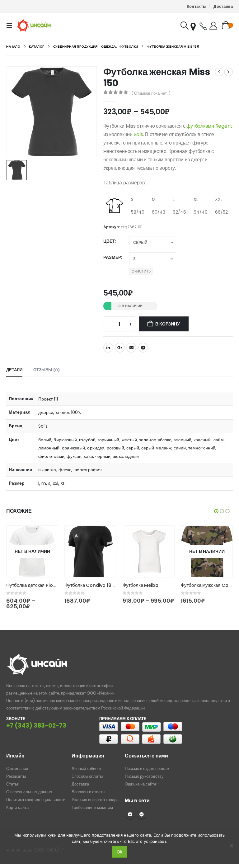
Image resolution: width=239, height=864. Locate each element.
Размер (112, 257)
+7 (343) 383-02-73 (36, 725)
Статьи (12, 784)
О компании (17, 768)
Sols (138, 134)
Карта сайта (17, 807)
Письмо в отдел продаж (147, 768)
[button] (11, 25)
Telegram (141, 814)
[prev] (219, 72)
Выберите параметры (47, 536)
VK (130, 814)
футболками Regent (209, 126)
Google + (120, 348)
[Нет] (231, 846)
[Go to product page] (90, 551)
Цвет (109, 241)
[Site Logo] (33, 25)
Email (131, 348)
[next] (228, 72)
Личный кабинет (86, 768)
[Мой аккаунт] (213, 25)
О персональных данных (29, 792)
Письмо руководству (144, 776)
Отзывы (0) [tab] (46, 370)
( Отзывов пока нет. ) (151, 93)
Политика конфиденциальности (35, 800)
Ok (120, 851)
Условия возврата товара (95, 800)
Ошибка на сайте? (142, 784)
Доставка (223, 6)
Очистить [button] (141, 271)
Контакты (197, 6)
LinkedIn (108, 348)
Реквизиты (16, 776)
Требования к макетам (92, 807)
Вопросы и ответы (88, 792)
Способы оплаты (87, 776)
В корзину (167, 324)
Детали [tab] (14, 370)
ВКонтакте (143, 348)
